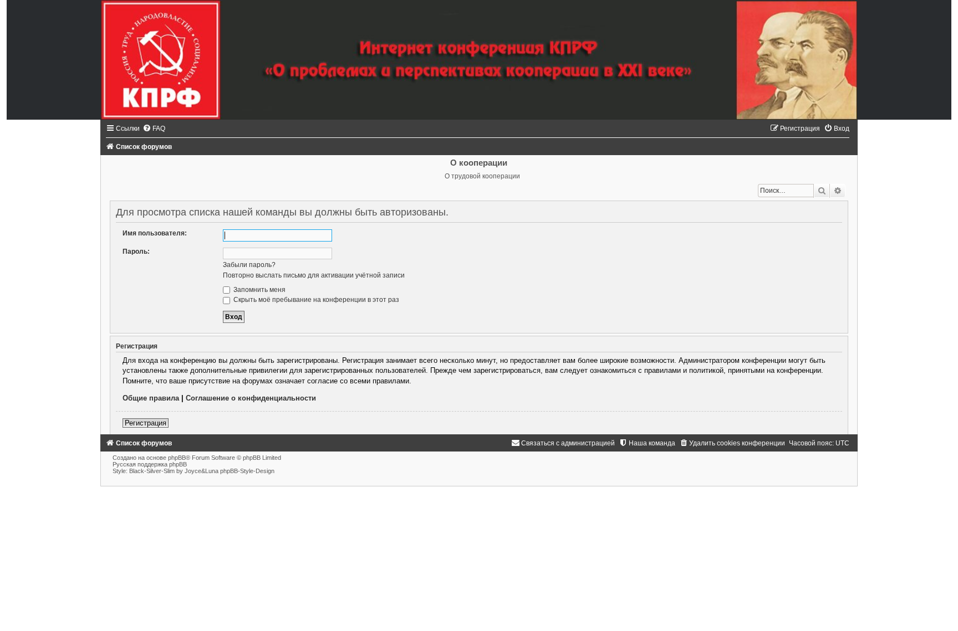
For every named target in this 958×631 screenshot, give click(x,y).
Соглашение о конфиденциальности (251, 398)
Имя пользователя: (155, 233)
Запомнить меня (259, 290)
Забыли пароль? (249, 265)
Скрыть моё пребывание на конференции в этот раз (315, 300)
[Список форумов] (479, 60)
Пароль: (136, 251)
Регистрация (145, 423)
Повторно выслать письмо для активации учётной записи (314, 275)
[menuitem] (153, 128)
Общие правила (151, 398)
